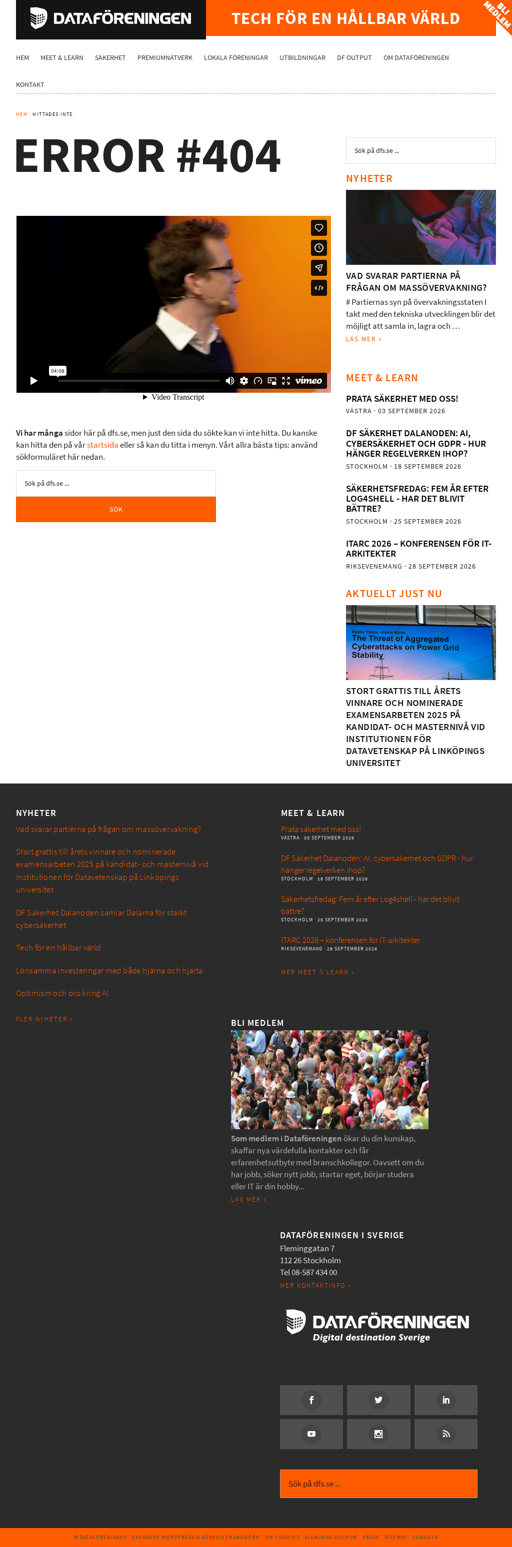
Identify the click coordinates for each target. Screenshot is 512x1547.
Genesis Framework (231, 1537)
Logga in (425, 1537)
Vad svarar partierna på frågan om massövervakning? (416, 281)
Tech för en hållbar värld (58, 947)
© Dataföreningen (100, 1537)
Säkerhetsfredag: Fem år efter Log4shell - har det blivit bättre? (417, 498)
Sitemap (396, 1537)
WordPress (178, 1537)
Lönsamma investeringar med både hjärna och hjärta (109, 970)
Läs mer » (364, 339)
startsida (102, 445)
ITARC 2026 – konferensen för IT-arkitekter (419, 548)
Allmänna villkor (330, 1537)
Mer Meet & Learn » (318, 972)
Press (371, 1537)
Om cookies (282, 1537)
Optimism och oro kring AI (62, 993)
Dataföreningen (111, 18)
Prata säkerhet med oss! (402, 398)
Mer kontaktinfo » (316, 1285)
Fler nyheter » (45, 1019)
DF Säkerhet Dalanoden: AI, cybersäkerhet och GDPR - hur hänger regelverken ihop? (416, 443)
